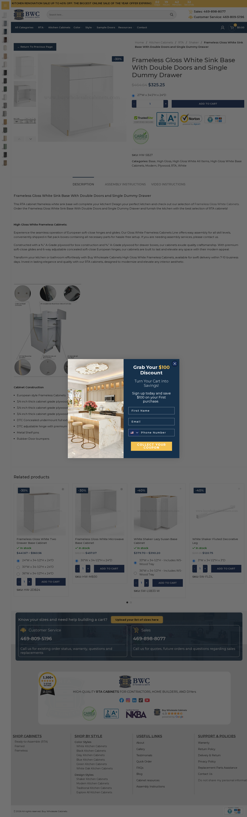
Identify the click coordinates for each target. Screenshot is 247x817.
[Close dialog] (175, 363)
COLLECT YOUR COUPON (151, 446)
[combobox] (134, 432)
